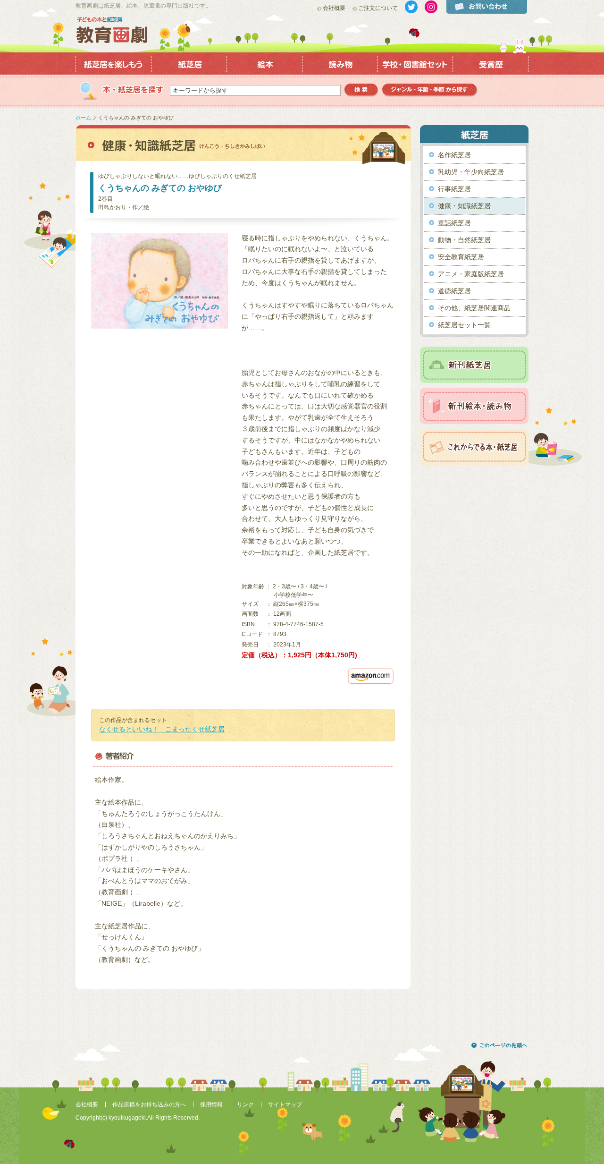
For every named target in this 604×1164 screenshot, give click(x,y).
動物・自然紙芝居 (464, 240)
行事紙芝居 (454, 189)
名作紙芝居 (454, 155)
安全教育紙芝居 (461, 257)
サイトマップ (285, 1104)
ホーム (83, 117)
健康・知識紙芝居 (464, 206)
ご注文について (378, 8)
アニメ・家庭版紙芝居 (471, 274)
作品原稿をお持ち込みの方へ (149, 1104)
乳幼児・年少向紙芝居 (471, 172)
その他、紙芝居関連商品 (474, 308)
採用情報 (211, 1104)
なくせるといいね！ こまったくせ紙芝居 (162, 729)
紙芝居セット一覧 (464, 325)
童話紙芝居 (454, 223)
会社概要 (334, 8)
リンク (245, 1104)
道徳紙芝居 (454, 291)
